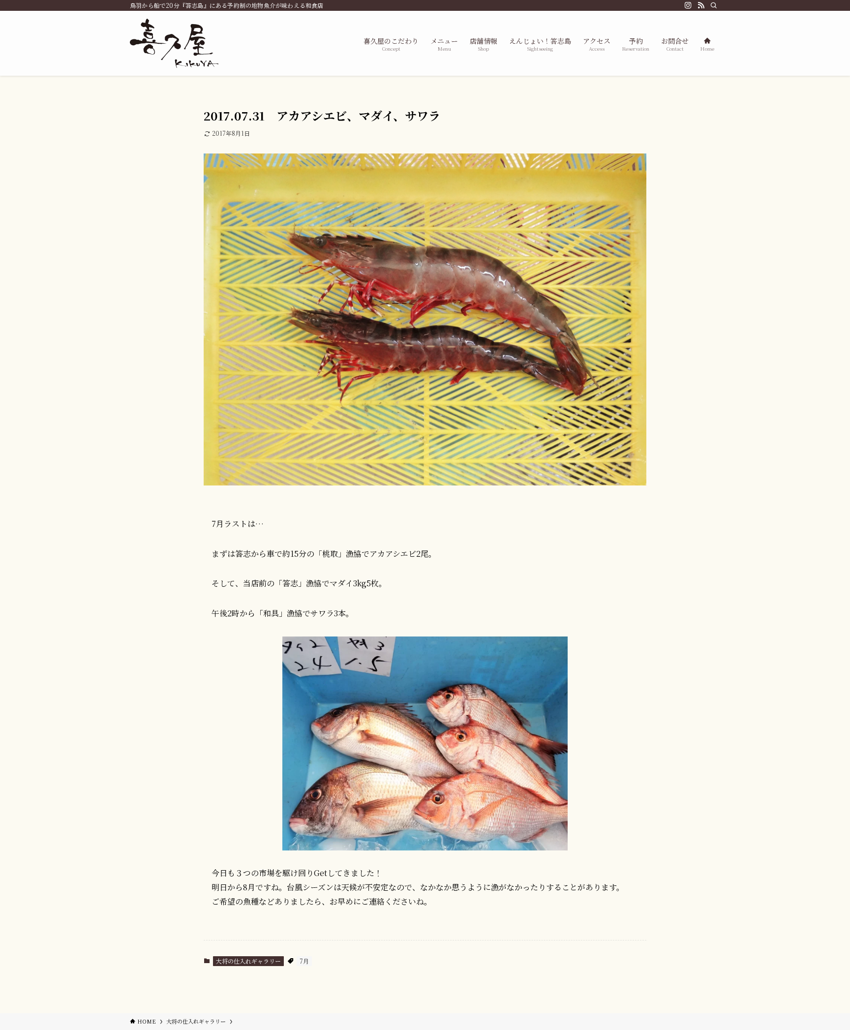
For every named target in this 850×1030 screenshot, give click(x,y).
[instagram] (688, 5)
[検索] (713, 5)
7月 (304, 961)
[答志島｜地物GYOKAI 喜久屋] (174, 43)
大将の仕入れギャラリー (248, 961)
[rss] (701, 5)
